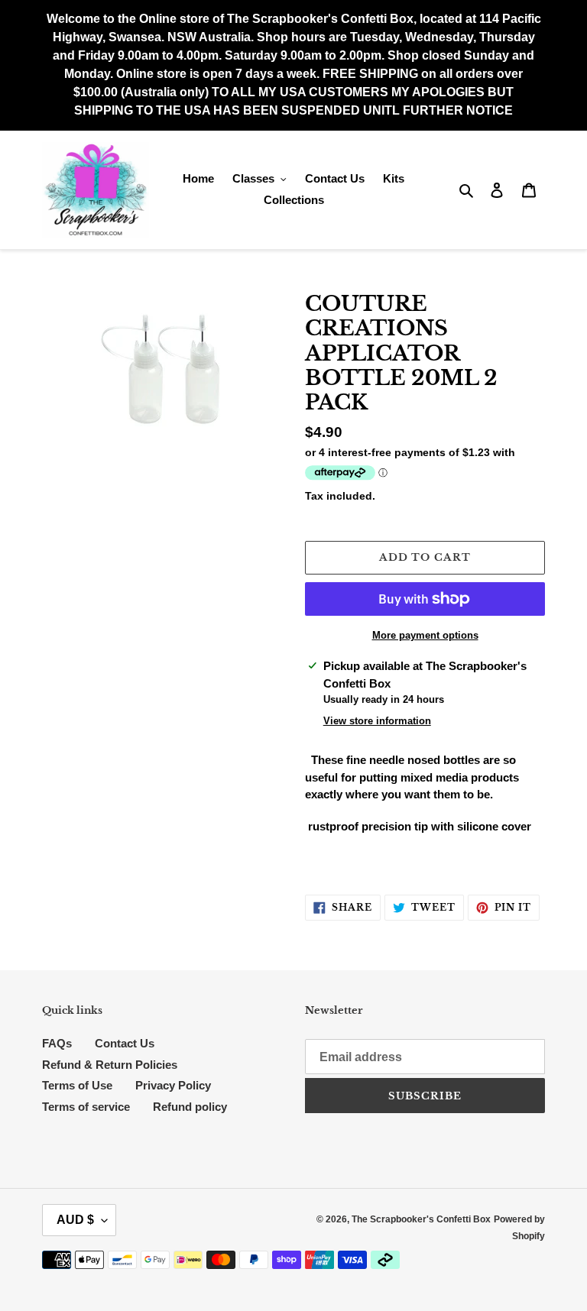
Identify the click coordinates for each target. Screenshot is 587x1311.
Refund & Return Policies (109, 1064)
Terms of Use (77, 1085)
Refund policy (190, 1106)
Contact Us (124, 1043)
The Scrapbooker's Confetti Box (421, 1219)
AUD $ (75, 1219)
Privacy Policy (173, 1085)
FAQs (57, 1043)
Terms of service (86, 1106)
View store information (377, 721)
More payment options (425, 635)
